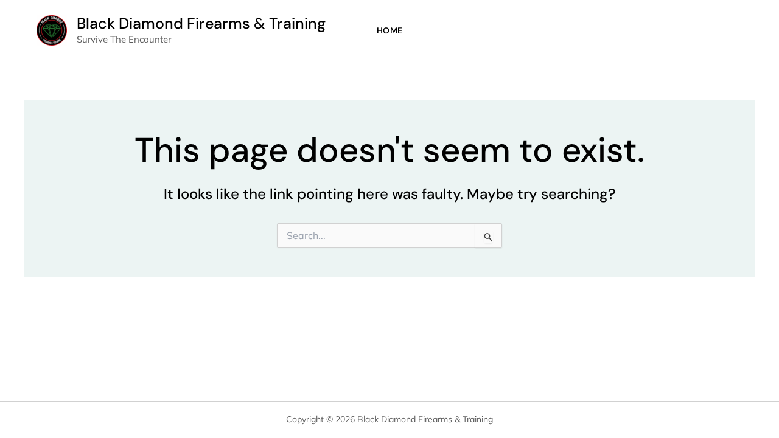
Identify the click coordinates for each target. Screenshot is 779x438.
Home (390, 30)
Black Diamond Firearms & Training (201, 23)
